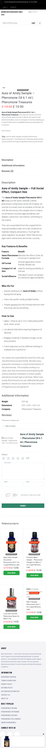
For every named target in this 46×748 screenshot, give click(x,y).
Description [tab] (7, 160)
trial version (39, 141)
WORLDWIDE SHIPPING (8, 677)
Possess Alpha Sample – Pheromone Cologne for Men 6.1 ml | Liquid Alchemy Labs (34, 562)
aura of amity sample (13, 136)
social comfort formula (10, 141)
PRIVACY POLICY (6, 684)
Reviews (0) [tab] (8, 171)
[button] (45, 19)
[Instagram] (10, 734)
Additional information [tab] (13, 165)
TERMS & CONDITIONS (8, 680)
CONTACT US (5, 695)
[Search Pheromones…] (14, 23)
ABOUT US (4, 698)
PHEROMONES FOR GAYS (9, 715)
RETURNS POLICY (7, 688)
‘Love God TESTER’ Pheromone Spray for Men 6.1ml (11, 616)
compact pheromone (29, 136)
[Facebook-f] (17, 734)
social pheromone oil (26, 141)
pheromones (38, 139)
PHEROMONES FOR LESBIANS (11, 719)
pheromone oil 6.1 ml (9, 139)
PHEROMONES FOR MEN (9, 708)
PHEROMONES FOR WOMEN (10, 712)
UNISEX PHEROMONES (8, 722)
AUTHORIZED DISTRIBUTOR (10, 691)
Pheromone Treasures (25, 139)
